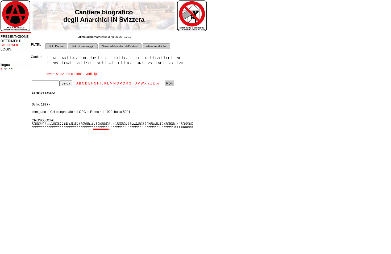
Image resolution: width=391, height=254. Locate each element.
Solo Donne (56, 46)
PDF (169, 83)
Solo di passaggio (83, 46)
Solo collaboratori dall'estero (120, 46)
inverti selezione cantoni (64, 74)
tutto (156, 83)
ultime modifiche (156, 46)
